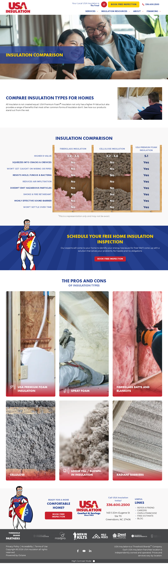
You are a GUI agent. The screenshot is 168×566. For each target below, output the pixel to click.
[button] (91, 11)
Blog (140, 518)
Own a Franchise (147, 513)
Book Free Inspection (123, 4)
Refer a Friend (145, 508)
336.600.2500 (152, 4)
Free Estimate (145, 516)
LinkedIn (90, 551)
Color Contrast (95, 561)
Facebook (78, 551)
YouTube (84, 551)
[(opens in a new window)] (35, 536)
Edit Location (104, 4)
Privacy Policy (12, 546)
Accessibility (27, 546)
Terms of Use (41, 546)
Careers (142, 510)
